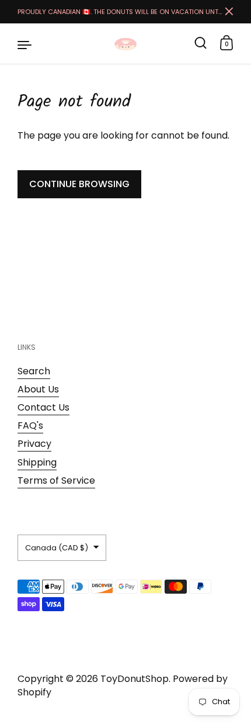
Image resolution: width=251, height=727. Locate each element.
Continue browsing (79, 184)
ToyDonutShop (134, 678)
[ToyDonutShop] (125, 44)
